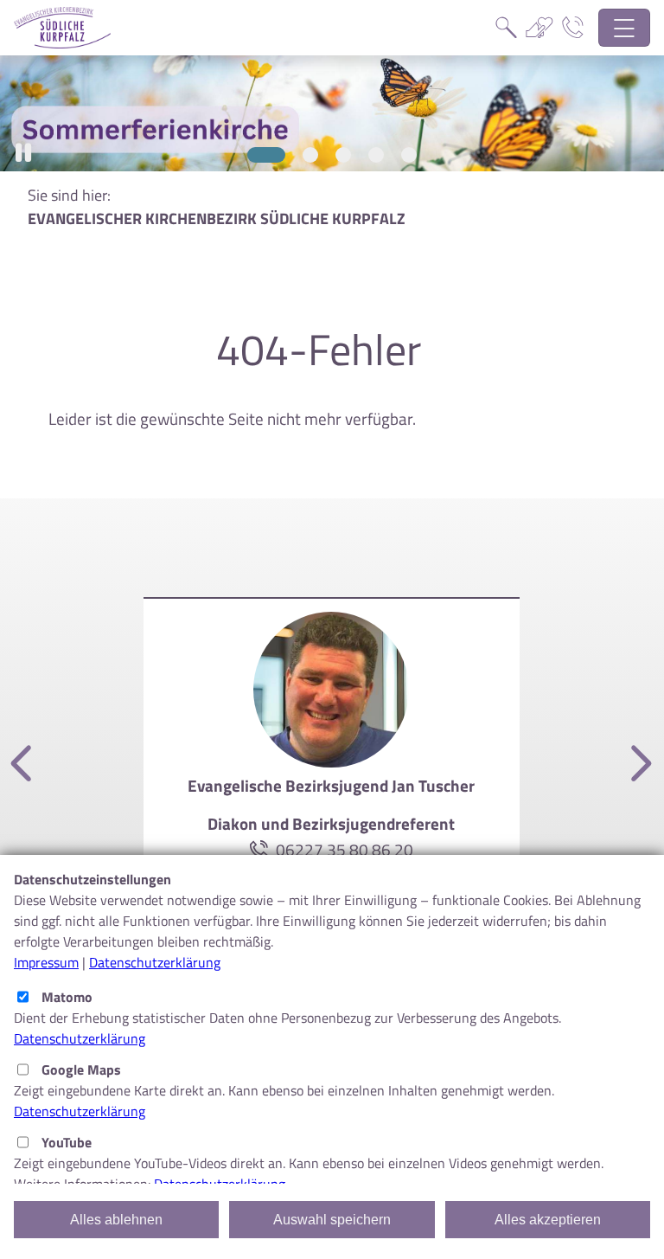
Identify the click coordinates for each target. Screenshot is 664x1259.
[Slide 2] (310, 155)
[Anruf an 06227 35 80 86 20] (262, 849)
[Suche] (506, 28)
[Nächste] (638, 764)
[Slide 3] (343, 155)
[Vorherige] (24, 764)
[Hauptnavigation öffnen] (624, 28)
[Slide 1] (266, 155)
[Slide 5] (409, 155)
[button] (23, 152)
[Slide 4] (376, 155)
